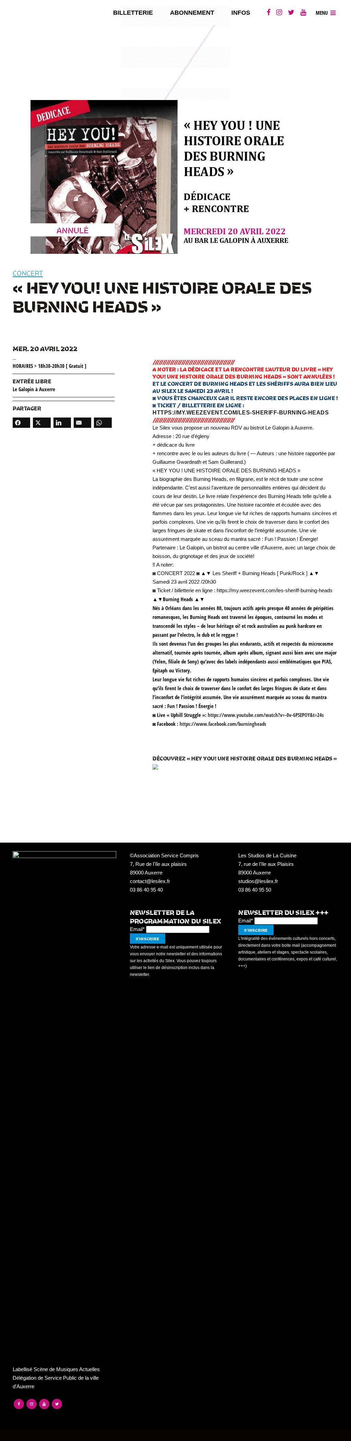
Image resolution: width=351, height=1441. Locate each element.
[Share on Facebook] (21, 423)
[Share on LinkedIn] (62, 423)
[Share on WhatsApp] (102, 423)
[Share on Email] (82, 423)
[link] (223, 723)
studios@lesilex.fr (258, 881)
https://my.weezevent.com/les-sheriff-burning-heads (241, 412)
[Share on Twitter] (41, 423)
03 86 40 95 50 (254, 890)
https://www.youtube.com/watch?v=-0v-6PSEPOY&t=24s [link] (266, 714)
